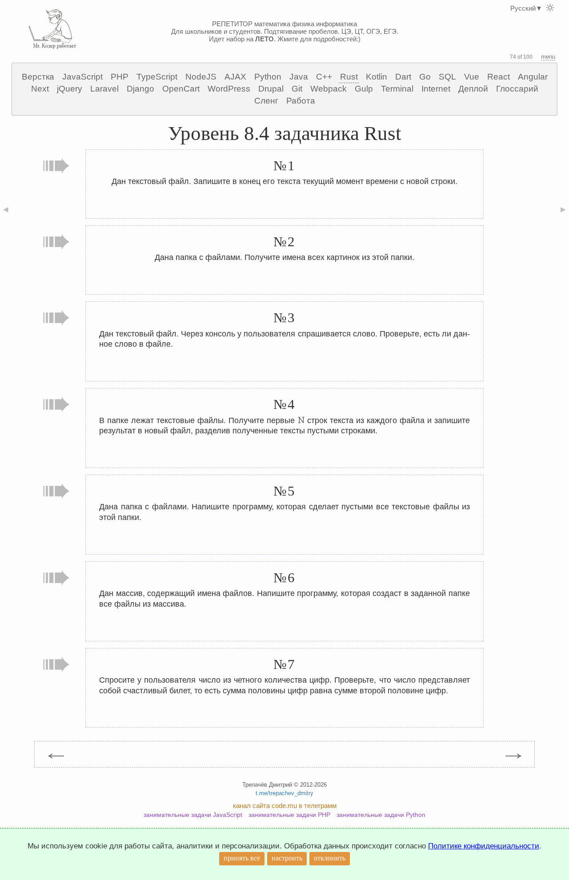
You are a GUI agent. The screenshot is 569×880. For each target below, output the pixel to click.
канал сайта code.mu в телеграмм (285, 805)
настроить (287, 858)
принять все (242, 858)
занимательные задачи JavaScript (193, 814)
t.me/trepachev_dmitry (284, 793)
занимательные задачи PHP (289, 814)
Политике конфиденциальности (483, 846)
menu (548, 56)
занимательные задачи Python (381, 814)
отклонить (329, 858)
